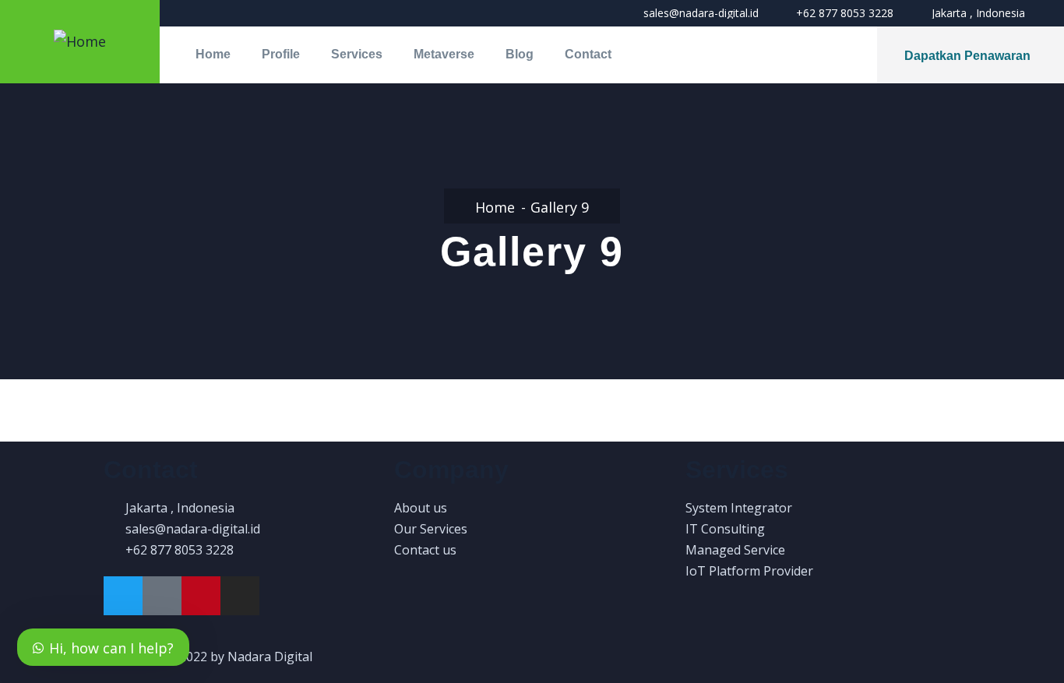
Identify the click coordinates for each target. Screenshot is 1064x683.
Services (356, 54)
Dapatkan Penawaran (967, 55)
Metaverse (444, 54)
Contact (588, 54)
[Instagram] (239, 595)
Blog (520, 54)
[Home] (80, 41)
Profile (281, 54)
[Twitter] (123, 595)
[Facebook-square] (162, 595)
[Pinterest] (200, 595)
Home (213, 54)
